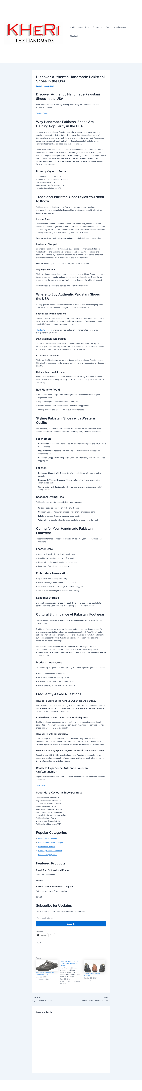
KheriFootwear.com (44, 330)
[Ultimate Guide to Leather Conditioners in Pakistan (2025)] (72, 972)
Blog (107, 27)
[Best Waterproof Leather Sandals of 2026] (47, 965)
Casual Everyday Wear (47, 855)
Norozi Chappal (119, 27)
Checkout (74, 36)
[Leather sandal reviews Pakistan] (94, 966)
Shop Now (40, 785)
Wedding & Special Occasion (50, 850)
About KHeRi (83, 27)
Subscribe (71, 924)
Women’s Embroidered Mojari (50, 842)
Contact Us (97, 27)
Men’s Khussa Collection (48, 838)
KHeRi (72, 27)
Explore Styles (42, 113)
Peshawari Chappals (46, 847)
